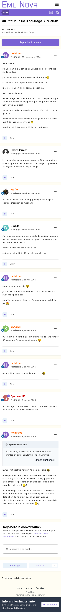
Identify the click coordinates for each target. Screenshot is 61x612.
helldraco (11, 29)
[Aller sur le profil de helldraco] (6, 55)
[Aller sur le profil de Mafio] (6, 191)
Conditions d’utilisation (13, 608)
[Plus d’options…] (55, 55)
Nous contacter (25, 588)
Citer (12, 138)
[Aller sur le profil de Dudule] (6, 228)
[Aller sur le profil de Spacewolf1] (6, 398)
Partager (16, 565)
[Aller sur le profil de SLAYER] (6, 328)
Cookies (40, 588)
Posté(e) (26, 57)
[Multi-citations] (5, 138)
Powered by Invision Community (30, 595)
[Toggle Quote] (7, 444)
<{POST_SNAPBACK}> (45, 460)
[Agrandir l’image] (47, 77)
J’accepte (51, 604)
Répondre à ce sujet (31, 42)
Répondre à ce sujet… (20, 549)
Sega (31, 32)
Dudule (15, 225)
